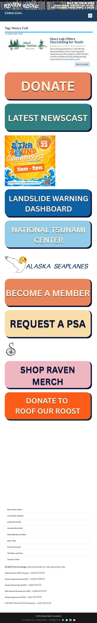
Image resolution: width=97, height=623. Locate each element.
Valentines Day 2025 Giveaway (17, 573)
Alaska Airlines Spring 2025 (16, 585)
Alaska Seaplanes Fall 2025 (15, 597)
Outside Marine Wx (15, 528)
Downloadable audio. (70, 59)
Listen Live (13, 13)
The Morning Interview (77, 46)
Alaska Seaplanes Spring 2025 (16, 579)
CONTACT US (54, 620)
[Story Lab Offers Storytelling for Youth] (27, 44)
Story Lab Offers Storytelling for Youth (66, 40)
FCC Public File (28, 620)
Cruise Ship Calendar (15, 516)
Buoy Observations (14, 509)
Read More (82, 64)
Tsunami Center (13, 559)
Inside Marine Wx (14, 522)
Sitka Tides (11, 541)
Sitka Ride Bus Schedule (16, 534)
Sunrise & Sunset (14, 547)
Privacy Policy (41, 620)
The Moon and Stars (15, 553)
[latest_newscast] (48, 131)
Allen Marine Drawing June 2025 (18, 591)
